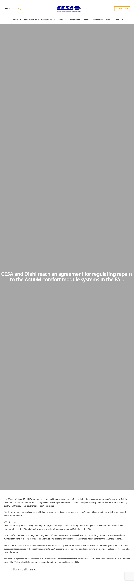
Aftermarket (75, 19)
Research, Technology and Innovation (39, 19)
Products (62, 19)
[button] (20, 9)
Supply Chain (98, 19)
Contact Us (118, 19)
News (108, 19)
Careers (86, 19)
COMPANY (15, 19)
